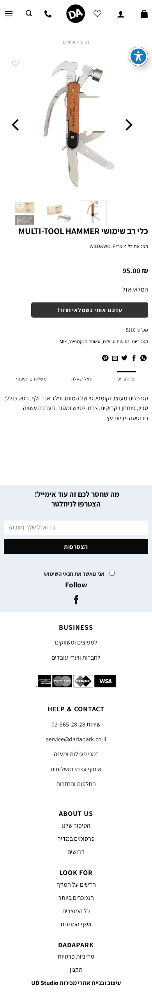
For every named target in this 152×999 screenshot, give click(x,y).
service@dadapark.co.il (76, 739)
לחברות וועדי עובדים (76, 657)
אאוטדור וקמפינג (85, 341)
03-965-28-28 (68, 724)
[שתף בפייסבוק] (134, 358)
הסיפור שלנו (76, 825)
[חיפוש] (29, 13)
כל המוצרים (76, 911)
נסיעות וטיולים (76, 41)
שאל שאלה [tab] (81, 378)
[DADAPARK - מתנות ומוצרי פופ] (75, 13)
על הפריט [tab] (126, 378)
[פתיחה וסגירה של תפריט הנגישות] (138, 56)
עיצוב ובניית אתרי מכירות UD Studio (76, 983)
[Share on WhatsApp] (143, 358)
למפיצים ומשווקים (76, 642)
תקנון (76, 970)
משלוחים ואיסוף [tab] (31, 378)
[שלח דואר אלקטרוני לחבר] (114, 358)
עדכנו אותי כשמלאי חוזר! (89, 310)
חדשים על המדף (76, 884)
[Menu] (8, 13)
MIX (63, 341)
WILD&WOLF (102, 246)
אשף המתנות (76, 924)
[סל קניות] (144, 14)
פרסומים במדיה (76, 839)
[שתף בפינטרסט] (105, 358)
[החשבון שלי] (121, 13)
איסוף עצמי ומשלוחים (76, 769)
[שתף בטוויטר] (124, 358)
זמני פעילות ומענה (76, 754)
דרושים (76, 852)
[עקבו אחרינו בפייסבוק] (75, 601)
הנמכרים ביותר (76, 898)
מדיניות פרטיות (76, 956)
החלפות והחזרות (76, 784)
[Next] (16, 124)
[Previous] (128, 124)
